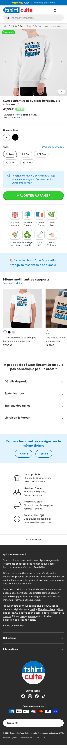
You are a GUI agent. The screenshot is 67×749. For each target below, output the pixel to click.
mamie (32, 616)
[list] (33, 62)
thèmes (55, 576)
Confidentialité (26, 738)
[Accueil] (4, 26)
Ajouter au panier (35, 195)
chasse (7, 616)
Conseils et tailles (54, 146)
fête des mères (46, 609)
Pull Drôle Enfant (16, 26)
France (18, 114)
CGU (37, 738)
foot (46, 612)
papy (22, 616)
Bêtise (44, 453)
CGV (44, 738)
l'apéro (37, 612)
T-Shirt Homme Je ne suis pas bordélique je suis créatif (19, 339)
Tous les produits (12, 283)
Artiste (24, 453)
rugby (55, 612)
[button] (55, 10)
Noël (32, 609)
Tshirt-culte (15, 733)
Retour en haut (33, 539)
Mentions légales (10, 738)
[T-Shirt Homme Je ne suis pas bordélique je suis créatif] (22, 308)
